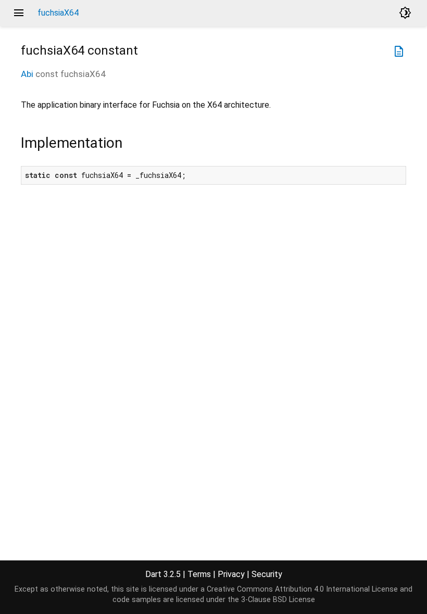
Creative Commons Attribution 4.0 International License (302, 589)
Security (267, 574)
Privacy (231, 574)
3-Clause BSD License (278, 599)
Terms (199, 574)
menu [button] (18, 13)
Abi (27, 74)
